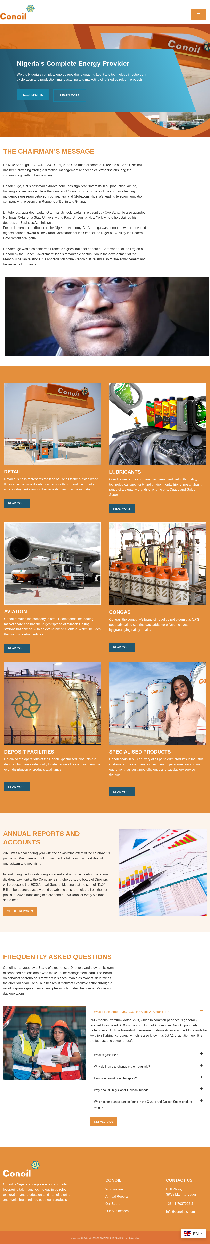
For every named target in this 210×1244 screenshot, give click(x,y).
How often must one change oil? (115, 1078)
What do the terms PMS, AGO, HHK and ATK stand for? (131, 1011)
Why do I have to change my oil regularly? (122, 1066)
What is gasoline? (106, 1055)
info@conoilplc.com (180, 1211)
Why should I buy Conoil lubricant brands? (122, 1090)
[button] (148, 1012)
